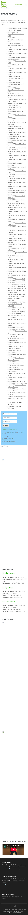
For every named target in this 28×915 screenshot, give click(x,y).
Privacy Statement (17, 912)
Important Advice (20, 381)
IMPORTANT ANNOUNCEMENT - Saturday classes (16, 128)
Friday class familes (8, 438)
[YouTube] (15, 906)
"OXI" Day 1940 (19, 327)
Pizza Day (18, 313)
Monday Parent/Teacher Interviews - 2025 (16, 84)
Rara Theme (16, 911)
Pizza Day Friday (19, 309)
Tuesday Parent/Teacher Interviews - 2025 (16, 78)
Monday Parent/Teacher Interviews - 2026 (16, 39)
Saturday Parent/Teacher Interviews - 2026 (16, 45)
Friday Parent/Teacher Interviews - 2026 (16, 34)
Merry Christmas (20, 284)
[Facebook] (11, 906)
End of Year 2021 (20, 286)
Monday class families (9, 441)
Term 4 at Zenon (19, 329)
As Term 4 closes (20, 294)
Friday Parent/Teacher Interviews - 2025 (16, 95)
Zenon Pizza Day (20, 311)
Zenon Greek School (4, 4)
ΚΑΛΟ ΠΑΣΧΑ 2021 (21, 383)
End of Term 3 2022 (20, 238)
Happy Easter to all (20, 190)
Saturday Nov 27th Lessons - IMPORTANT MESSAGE (17, 298)
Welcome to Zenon (20, 283)
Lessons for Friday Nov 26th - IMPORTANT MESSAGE (16, 304)
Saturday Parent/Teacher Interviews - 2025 (16, 90)
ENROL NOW (18, 4)
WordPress (9, 912)
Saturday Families (8, 439)
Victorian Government (19, 867)
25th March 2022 (20, 279)
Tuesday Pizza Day (20, 308)
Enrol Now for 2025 (20, 288)
